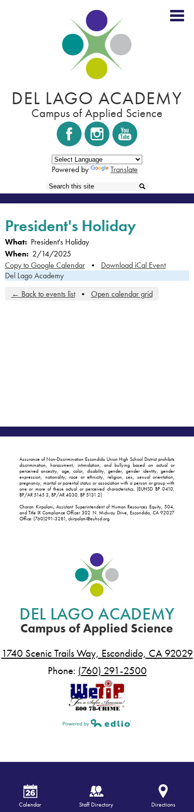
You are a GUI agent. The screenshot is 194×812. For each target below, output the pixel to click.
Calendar (30, 805)
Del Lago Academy (34, 275)
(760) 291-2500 (112, 670)
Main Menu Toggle (177, 15)
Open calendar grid (122, 294)
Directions (163, 805)
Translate (124, 169)
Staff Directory (96, 805)
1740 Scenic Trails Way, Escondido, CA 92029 (97, 653)
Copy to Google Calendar (45, 265)
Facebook (69, 134)
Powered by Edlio (97, 723)
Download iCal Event (133, 265)
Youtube (124, 134)
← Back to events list (43, 294)
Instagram (97, 134)
